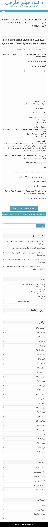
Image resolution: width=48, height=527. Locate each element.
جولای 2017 (41, 412)
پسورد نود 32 (41, 289)
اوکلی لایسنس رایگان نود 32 (35, 291)
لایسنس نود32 (40, 287)
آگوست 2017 (40, 408)
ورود (43, 505)
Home (35, 19)
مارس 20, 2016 (33, 49)
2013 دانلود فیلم (39, 467)
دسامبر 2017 (40, 394)
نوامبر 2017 (41, 399)
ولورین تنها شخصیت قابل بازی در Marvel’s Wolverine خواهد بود (25, 260)
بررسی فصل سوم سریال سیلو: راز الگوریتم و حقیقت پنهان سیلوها (25, 254)
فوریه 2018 (41, 386)
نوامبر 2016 (41, 425)
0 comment (20, 49)
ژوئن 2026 (41, 337)
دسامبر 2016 (40, 421)
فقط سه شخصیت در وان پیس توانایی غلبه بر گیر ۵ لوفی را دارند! (26, 242)
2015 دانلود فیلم (39, 476)
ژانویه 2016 (41, 452)
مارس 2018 (41, 381)
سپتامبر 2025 (40, 363)
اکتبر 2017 (41, 403)
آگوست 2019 (40, 377)
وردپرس (42, 518)
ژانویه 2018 (41, 390)
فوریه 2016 (41, 448)
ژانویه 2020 (41, 372)
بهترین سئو (41, 296)
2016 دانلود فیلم (39, 481)
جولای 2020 (41, 368)
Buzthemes (28, 524)
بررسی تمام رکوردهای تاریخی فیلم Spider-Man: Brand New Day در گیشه (26, 267)
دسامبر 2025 (40, 350)
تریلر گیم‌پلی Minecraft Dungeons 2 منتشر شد (28, 248)
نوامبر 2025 (41, 355)
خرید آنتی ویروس (24, 301)
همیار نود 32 (41, 294)
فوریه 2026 (41, 341)
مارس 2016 (41, 443)
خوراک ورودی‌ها (39, 510)
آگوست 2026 (40, 328)
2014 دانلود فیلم (39, 472)
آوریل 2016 (41, 439)
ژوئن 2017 (41, 416)
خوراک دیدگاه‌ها (39, 514)
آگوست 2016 (40, 430)
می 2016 (42, 434)
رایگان (43, 298)
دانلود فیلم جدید (39, 485)
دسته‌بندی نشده (39, 490)
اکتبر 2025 (41, 359)
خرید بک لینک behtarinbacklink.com (33, 284)
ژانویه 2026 (41, 346)
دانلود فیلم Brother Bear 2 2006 (24, 208)
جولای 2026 (41, 332)
